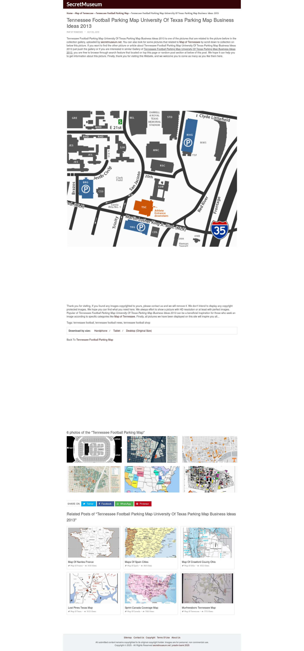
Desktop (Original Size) (139, 330)
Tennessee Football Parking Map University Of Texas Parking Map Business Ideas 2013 (167, 459)
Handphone (100, 330)
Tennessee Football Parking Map (94, 339)
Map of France (77, 566)
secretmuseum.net (111, 42)
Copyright (150, 637)
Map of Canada (133, 611)
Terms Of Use (163, 637)
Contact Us (139, 637)
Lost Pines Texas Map (80, 607)
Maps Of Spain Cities (136, 562)
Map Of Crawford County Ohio (199, 562)
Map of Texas (76, 611)
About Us (176, 637)
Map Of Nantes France (81, 562)
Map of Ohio (189, 566)
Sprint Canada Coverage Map (141, 607)
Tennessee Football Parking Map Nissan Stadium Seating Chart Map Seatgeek (105, 459)
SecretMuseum (84, 4)
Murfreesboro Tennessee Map (199, 607)
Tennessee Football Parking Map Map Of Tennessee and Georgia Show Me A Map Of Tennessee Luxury (175, 489)
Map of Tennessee (75, 32)
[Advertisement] (152, 85)
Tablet (116, 330)
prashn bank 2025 (180, 645)
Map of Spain (132, 566)
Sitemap (128, 637)
